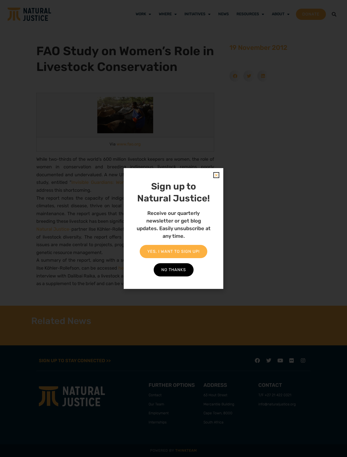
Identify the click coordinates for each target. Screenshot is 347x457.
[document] (173, 228)
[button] (216, 175)
